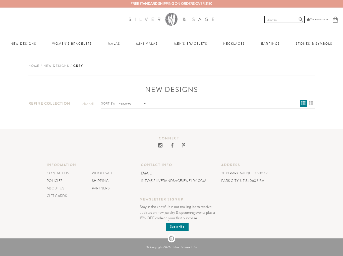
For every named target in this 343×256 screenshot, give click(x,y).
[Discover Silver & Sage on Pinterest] (179, 146)
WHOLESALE (102, 173)
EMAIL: (146, 173)
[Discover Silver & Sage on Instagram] (160, 146)
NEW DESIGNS (56, 66)
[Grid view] (303, 103)
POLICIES (55, 180)
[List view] (311, 103)
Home (33, 66)
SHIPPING (100, 180)
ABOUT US (55, 188)
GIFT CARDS (57, 195)
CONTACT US (58, 173)
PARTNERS (101, 188)
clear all (88, 104)
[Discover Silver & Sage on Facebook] (168, 146)
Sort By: (108, 103)
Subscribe (177, 226)
